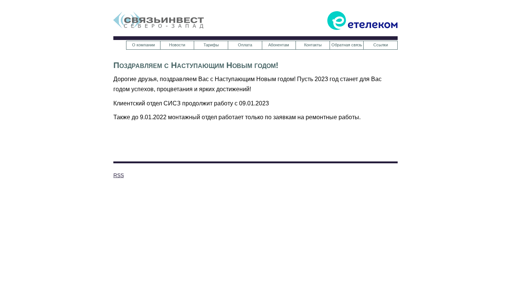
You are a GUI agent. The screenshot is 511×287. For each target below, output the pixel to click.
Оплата (245, 45)
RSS (118, 175)
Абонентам (278, 45)
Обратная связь (346, 45)
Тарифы (211, 45)
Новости (177, 45)
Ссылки (380, 45)
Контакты (313, 45)
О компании (143, 45)
